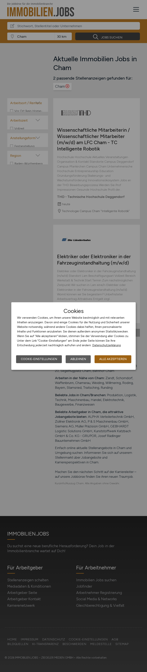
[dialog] (73, 336)
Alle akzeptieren (113, 359)
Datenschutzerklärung (106, 345)
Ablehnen (78, 359)
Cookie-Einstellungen (39, 359)
